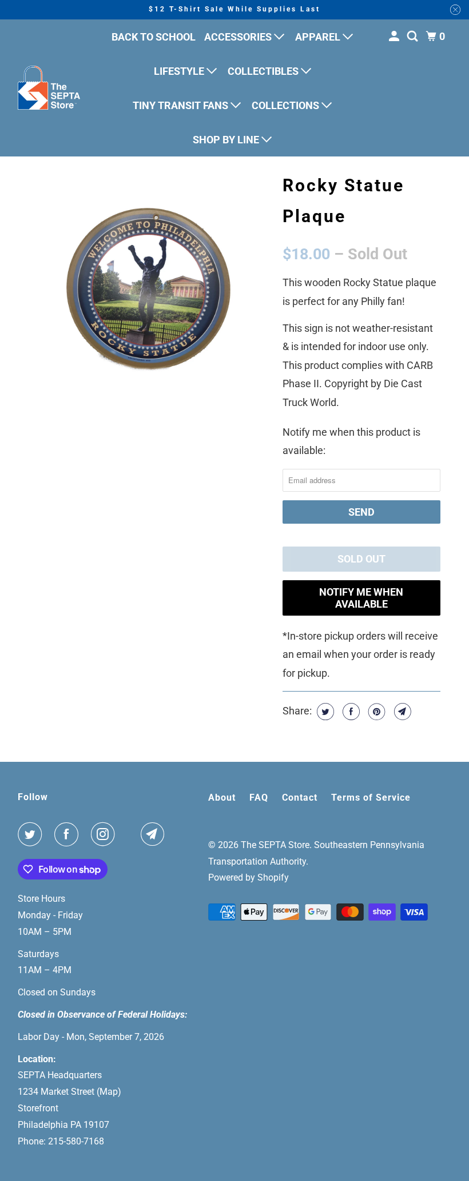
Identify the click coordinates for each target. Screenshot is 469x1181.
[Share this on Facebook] (350, 711)
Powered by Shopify (248, 877)
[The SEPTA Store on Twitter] (32, 834)
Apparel (319, 37)
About (222, 797)
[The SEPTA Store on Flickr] (130, 834)
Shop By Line (227, 140)
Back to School (154, 37)
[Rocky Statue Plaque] (150, 289)
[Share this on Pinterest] (375, 711)
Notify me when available (361, 598)
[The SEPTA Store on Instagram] (105, 834)
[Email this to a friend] (401, 711)
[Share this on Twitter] (324, 711)
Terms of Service (371, 797)
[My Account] (395, 36)
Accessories (239, 37)
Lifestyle (180, 71)
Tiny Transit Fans (181, 105)
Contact (299, 797)
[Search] (413, 36)
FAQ (258, 797)
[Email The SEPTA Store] (155, 834)
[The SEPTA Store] (49, 88)
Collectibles (264, 71)
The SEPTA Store (275, 844)
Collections (286, 105)
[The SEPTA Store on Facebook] (68, 834)
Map (109, 1091)
